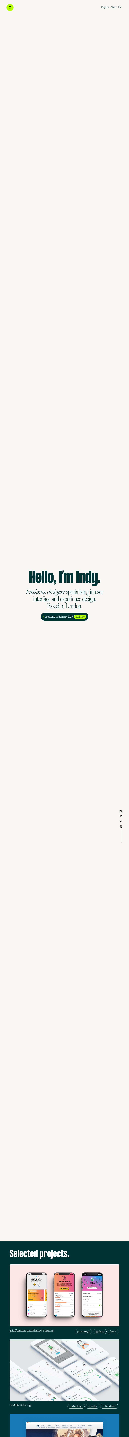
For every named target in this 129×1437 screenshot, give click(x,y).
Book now (80, 616)
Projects (105, 7)
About (113, 7)
